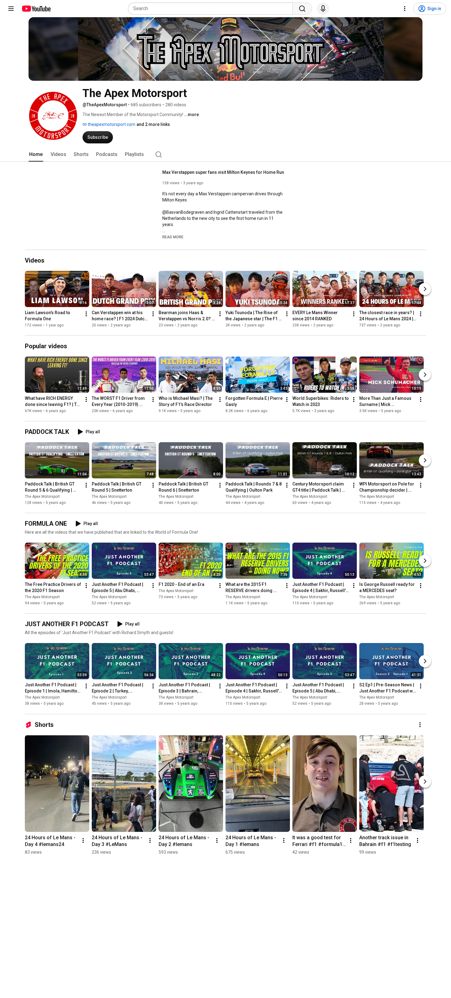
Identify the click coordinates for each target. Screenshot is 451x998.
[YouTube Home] (36, 8)
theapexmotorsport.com (111, 124)
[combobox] (212, 8)
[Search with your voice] (323, 8)
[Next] (425, 289)
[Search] (302, 8)
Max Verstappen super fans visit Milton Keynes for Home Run (223, 172)
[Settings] (404, 8)
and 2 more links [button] (153, 124)
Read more (172, 237)
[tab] (36, 154)
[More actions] (86, 314)
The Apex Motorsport (42, 496)
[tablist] (225, 154)
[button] (172, 237)
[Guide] (11, 8)
